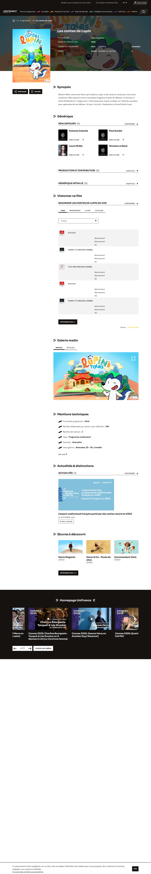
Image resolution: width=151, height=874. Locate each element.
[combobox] (78, 220)
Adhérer (134, 11)
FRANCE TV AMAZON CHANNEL (80, 250)
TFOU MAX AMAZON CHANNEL (80, 267)
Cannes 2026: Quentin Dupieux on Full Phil (118, 635)
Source (123, 327)
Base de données (81, 11)
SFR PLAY (71, 233)
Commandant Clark (125, 557)
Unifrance (122, 11)
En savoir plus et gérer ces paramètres (27, 872)
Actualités (45, 11)
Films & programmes (27, 11)
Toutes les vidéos (43, 648)
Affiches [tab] (71, 348)
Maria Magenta (66, 557)
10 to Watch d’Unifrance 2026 (107, 3)
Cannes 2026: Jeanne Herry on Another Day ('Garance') (73, 635)
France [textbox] (64, 221)
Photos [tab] (59, 348)
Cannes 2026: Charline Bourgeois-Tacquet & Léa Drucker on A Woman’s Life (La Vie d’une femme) (32, 636)
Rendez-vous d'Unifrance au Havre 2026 (76, 3)
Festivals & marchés (61, 11)
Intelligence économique (103, 11)
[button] (133, 358)
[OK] (135, 869)
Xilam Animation (97, 38)
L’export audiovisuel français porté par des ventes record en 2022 (95, 514)
